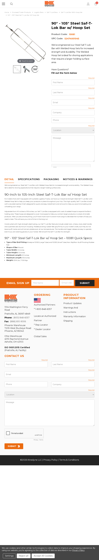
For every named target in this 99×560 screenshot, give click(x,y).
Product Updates (72, 303)
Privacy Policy (50, 460)
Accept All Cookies (43, 556)
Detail (9, 179)
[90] (17, 69)
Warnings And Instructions (70, 309)
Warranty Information (74, 316)
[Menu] (3, 3)
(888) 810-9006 (18, 321)
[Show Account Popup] (88, 4)
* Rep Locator (41, 325)
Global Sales (40, 336)
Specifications (29, 179)
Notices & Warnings (78, 179)
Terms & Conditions (69, 460)
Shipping (68, 321)
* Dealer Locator (42, 329)
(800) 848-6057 (21, 317)
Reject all (23, 556)
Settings (9, 556)
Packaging (51, 179)
